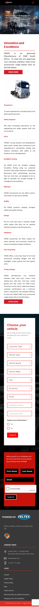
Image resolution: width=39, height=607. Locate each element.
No (12, 428)
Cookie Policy (8, 579)
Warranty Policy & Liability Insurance (16, 594)
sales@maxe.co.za (14, 558)
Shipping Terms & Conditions (14, 598)
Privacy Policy (8, 583)
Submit (12, 435)
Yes (12, 424)
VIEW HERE (13, 72)
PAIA (5, 587)
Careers (6, 575)
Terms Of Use (8, 591)
